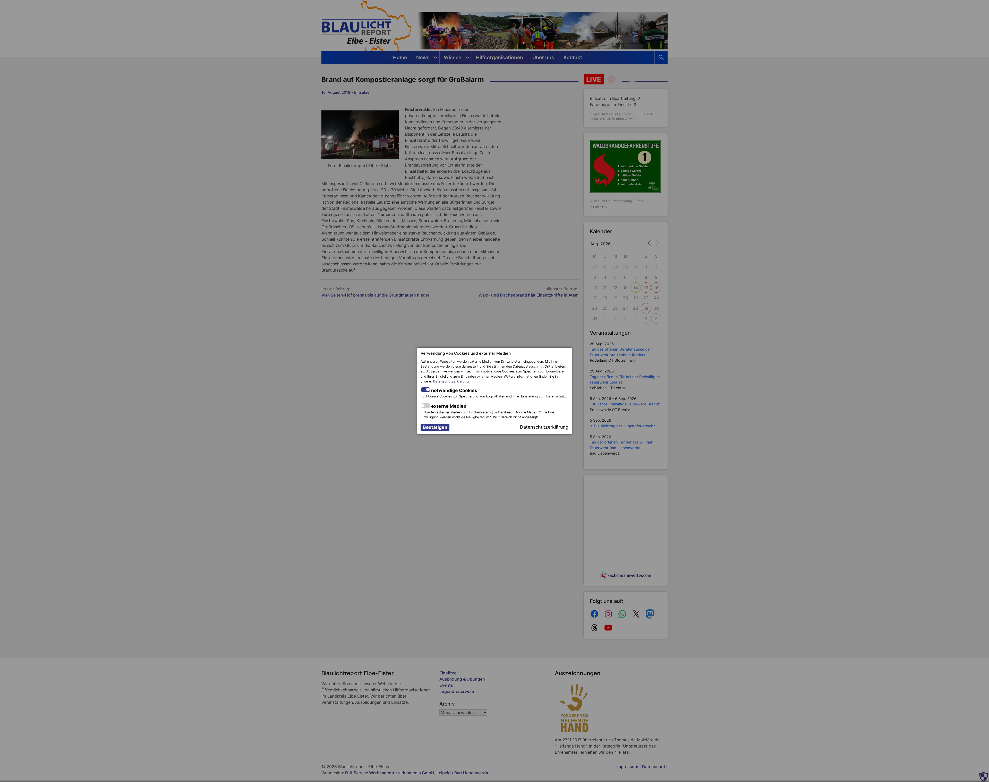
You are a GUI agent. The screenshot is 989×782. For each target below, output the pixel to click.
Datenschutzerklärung (451, 381)
